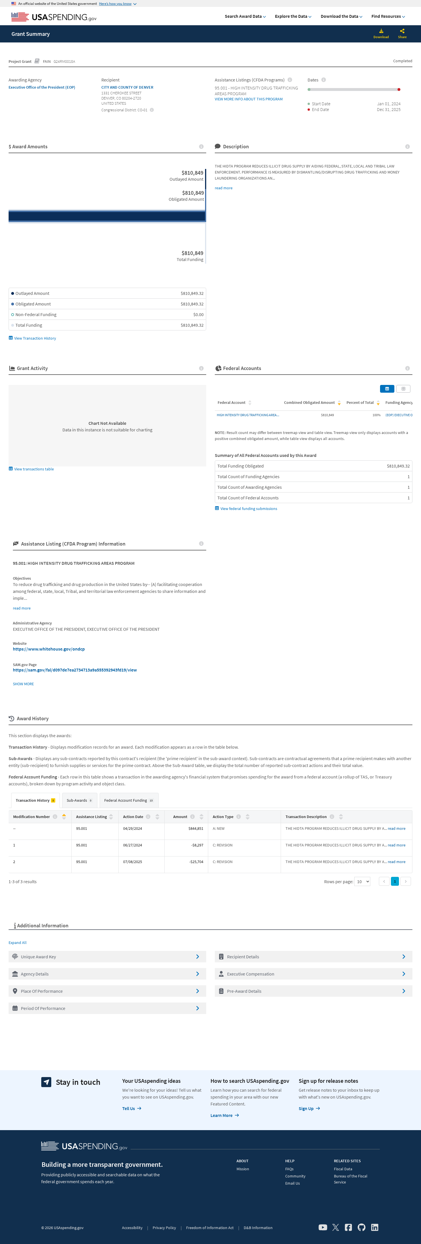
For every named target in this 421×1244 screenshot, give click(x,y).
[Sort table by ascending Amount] (201, 815)
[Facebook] (348, 1227)
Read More (397, 828)
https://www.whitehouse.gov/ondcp (49, 649)
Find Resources (386, 16)
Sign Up (306, 1108)
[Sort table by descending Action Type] (247, 818)
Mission (243, 1168)
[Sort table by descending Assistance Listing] (111, 818)
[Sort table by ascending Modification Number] (64, 815)
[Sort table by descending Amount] (201, 818)
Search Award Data (243, 16)
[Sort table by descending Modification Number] (64, 818)
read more (224, 188)
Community (295, 1176)
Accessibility (132, 1227)
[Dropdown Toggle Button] (402, 31)
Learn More (221, 1115)
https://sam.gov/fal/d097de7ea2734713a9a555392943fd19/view (75, 670)
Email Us (292, 1183)
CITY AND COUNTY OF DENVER (127, 87)
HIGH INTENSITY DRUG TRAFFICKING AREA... (248, 415)
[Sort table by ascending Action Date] (157, 815)
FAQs (289, 1168)
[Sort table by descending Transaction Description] (341, 818)
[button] (107, 956)
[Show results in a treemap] (403, 388)
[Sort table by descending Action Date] (157, 818)
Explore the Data (291, 16)
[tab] (35, 800)
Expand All (18, 942)
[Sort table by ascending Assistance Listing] (111, 815)
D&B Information (258, 1227)
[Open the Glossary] (37, 61)
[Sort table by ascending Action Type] (247, 815)
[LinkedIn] (375, 1227)
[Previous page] (384, 881)
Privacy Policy (164, 1227)
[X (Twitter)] (335, 1227)
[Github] (362, 1227)
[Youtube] (323, 1227)
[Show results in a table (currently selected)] (387, 388)
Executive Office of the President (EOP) (42, 87)
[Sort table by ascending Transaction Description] (341, 815)
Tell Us (128, 1108)
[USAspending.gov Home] (54, 17)
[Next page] (405, 881)
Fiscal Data (343, 1168)
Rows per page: (339, 881)
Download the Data (339, 16)
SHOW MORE (23, 684)
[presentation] (151, 109)
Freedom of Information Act (210, 1227)
